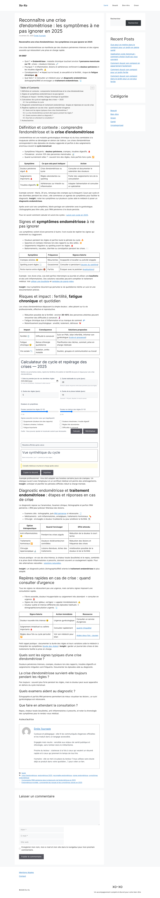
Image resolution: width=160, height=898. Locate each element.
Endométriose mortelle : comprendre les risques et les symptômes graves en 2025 (52, 782)
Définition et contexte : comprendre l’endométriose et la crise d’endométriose (52, 91)
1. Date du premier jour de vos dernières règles (37, 378)
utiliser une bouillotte (40, 281)
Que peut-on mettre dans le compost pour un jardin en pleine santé (124, 47)
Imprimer (47, 472)
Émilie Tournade (40, 36)
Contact (22, 876)
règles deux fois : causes (87, 635)
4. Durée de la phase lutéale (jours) (72, 391)
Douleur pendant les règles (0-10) (33, 409)
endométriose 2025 (45, 775)
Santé (106, 5)
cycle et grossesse (77, 337)
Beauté (115, 5)
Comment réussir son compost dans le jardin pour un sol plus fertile (123, 79)
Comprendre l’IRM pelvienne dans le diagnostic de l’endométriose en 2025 (49, 780)
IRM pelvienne (60, 513)
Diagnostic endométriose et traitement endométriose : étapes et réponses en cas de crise (58, 105)
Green (136, 5)
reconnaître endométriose (62, 775)
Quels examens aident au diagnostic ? (39, 115)
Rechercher (115, 19)
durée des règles (50, 646)
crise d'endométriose (29, 775)
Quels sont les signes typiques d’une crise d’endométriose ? (47, 110)
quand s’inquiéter (84, 628)
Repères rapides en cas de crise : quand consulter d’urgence (46, 108)
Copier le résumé (30, 472)
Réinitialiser (90, 431)
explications (88, 269)
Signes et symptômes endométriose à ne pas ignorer (43, 94)
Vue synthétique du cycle (35, 102)
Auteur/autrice (27, 120)
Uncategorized (116, 125)
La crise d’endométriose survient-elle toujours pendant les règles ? (49, 113)
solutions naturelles (52, 563)
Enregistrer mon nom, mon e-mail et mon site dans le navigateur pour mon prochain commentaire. (58, 848)
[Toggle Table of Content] (91, 88)
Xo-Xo (23, 5)
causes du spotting (89, 265)
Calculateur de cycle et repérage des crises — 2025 (43, 100)
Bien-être (126, 5)
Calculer (76, 431)
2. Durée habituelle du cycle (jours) (72, 378)
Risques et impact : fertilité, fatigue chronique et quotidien (45, 97)
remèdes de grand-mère (63, 281)
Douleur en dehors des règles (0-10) (73, 409)
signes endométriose (80, 775)
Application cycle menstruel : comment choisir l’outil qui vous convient (124, 57)
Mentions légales (26, 872)
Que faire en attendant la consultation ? (40, 118)
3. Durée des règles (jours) (30, 391)
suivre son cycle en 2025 (77, 215)
